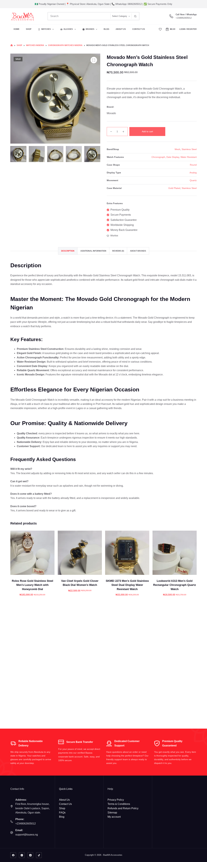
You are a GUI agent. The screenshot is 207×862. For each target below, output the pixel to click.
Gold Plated (174, 188)
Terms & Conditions (119, 804)
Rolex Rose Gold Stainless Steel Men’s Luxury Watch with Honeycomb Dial (32, 585)
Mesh (177, 149)
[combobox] (79, 16)
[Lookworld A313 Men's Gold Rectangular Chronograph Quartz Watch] (175, 553)
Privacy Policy (116, 799)
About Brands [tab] (138, 251)
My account (114, 816)
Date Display (172, 157)
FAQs (62, 812)
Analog (193, 172)
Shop (28, 29)
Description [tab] (67, 251)
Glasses (68, 29)
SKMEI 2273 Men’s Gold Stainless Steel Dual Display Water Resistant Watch (127, 585)
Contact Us (138, 29)
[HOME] (11, 45)
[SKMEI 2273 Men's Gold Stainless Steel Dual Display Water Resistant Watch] (127, 553)
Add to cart (147, 131)
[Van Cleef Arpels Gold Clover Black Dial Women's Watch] (80, 553)
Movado (111, 113)
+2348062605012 (184, 18)
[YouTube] (30, 855)
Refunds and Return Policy (123, 808)
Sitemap (112, 812)
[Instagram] (22, 855)
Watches (46, 29)
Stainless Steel (189, 149)
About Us (121, 29)
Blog (106, 29)
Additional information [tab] (93, 251)
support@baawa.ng (26, 834)
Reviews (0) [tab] (118, 251)
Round (193, 164)
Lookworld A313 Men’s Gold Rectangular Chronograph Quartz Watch (174, 585)
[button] (32, 571)
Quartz (193, 180)
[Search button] (135, 16)
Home (16, 29)
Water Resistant (188, 157)
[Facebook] (13, 855)
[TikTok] (39, 855)
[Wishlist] (160, 29)
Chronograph (158, 157)
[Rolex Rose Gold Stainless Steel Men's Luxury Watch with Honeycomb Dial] (32, 553)
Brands (90, 29)
